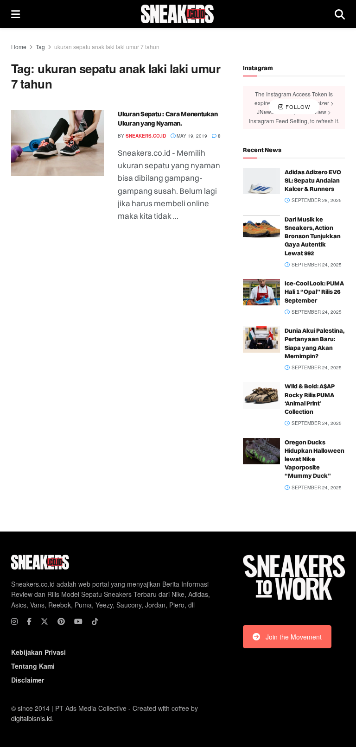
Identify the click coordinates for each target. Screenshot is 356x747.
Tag (40, 47)
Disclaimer (27, 679)
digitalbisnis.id (31, 718)
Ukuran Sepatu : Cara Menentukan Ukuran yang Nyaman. (167, 118)
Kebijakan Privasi (38, 652)
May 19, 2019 (191, 136)
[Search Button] (340, 14)
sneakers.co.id (146, 136)
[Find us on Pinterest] (61, 621)
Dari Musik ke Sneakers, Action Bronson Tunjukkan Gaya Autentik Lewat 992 (313, 236)
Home (18, 47)
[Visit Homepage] (177, 14)
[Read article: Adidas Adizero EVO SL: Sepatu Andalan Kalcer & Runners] (261, 181)
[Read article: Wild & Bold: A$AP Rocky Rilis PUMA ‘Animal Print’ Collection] (261, 395)
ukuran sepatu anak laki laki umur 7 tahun (106, 47)
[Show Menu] (15, 14)
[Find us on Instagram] (14, 621)
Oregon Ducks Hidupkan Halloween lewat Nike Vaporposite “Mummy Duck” (314, 459)
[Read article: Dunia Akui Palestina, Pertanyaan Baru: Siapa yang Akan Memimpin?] (261, 339)
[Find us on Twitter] (44, 621)
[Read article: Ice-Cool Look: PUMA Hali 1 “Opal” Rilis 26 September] (261, 292)
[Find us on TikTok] (95, 621)
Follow (297, 107)
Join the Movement (294, 636)
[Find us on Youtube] (78, 621)
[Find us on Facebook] (29, 621)
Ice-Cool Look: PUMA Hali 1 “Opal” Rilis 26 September (314, 291)
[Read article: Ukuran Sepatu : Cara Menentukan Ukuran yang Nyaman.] (57, 143)
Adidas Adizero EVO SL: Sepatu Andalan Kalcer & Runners (313, 180)
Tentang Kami (33, 666)
